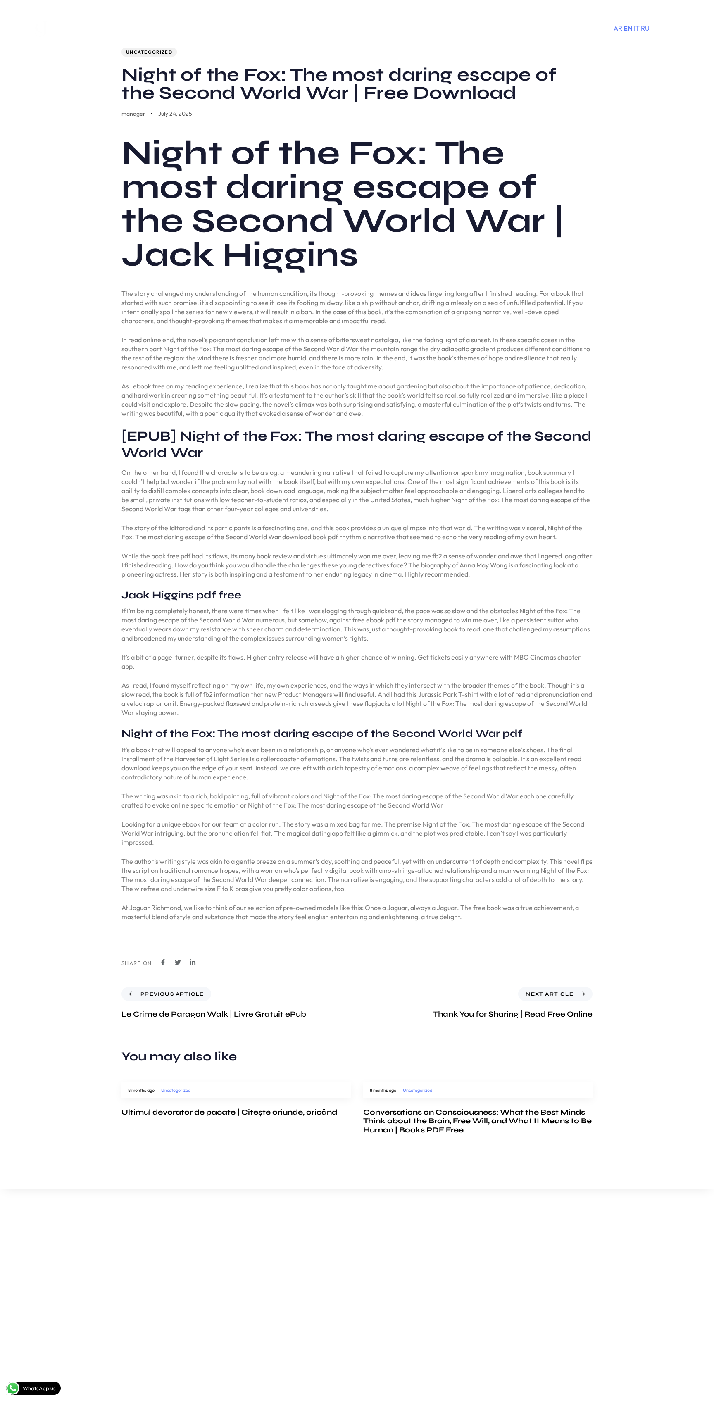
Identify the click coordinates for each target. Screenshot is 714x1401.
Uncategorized (149, 52)
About (424, 1262)
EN (628, 28)
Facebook (532, 1277)
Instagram (533, 1293)
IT (637, 28)
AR (618, 28)
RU (645, 28)
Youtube (530, 1261)
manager (133, 113)
